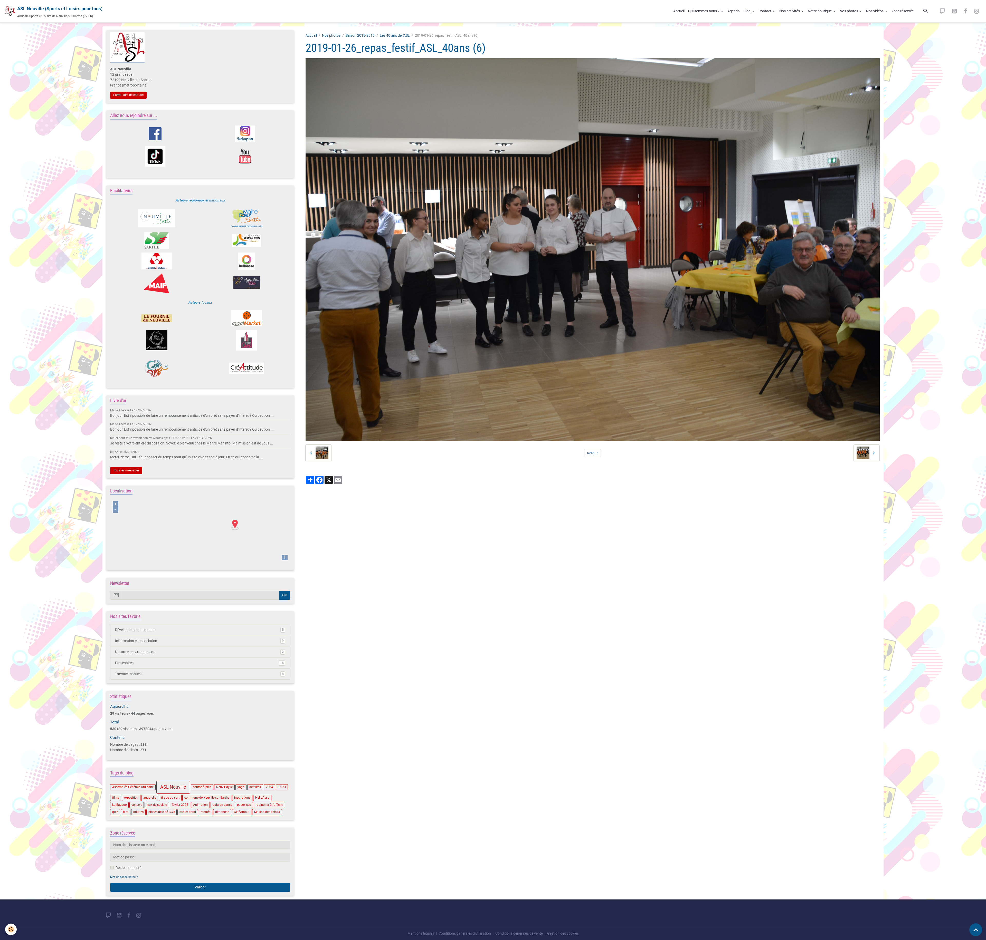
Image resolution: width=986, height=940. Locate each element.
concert (136, 805)
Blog (747, 11)
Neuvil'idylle (224, 787)
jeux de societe (157, 805)
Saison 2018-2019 (360, 35)
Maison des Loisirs (267, 812)
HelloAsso (262, 797)
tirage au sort (170, 797)
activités (255, 787)
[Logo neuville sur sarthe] (156, 218)
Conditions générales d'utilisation (465, 933)
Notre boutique (820, 11)
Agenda (733, 11)
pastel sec (244, 805)
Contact (765, 11)
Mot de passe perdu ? (124, 877)
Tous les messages (126, 470)
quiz (115, 812)
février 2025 (180, 805)
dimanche (222, 812)
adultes (138, 812)
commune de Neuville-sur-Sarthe (206, 797)
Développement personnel (199, 630)
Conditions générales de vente (519, 933)
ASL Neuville (173, 787)
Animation (200, 805)
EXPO (282, 787)
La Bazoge (119, 805)
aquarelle (149, 797)
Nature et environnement (199, 652)
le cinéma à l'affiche (269, 805)
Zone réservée (903, 11)
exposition (131, 797)
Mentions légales (420, 933)
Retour (592, 453)
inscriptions (242, 797)
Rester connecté (128, 868)
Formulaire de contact (128, 95)
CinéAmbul (241, 812)
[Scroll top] (975, 929)
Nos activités (790, 11)
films (115, 797)
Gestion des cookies (563, 933)
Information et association (199, 641)
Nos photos (849, 11)
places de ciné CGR (161, 812)
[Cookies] (11, 929)
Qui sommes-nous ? (704, 11)
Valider (200, 887)
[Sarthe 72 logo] (156, 240)
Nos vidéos (875, 11)
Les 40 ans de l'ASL (395, 35)
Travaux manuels (199, 674)
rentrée (205, 812)
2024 (269, 787)
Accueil (679, 11)
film (125, 812)
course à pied (202, 787)
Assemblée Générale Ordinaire (133, 787)
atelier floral (187, 812)
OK (284, 595)
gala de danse (222, 805)
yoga (241, 787)
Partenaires (199, 663)
